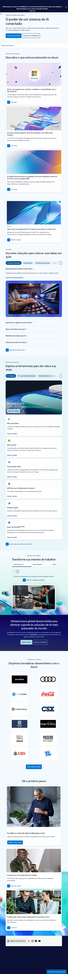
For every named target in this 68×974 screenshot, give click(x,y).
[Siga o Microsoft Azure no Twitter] (29, 941)
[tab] (14, 263)
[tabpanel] (34, 307)
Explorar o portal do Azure (18, 941)
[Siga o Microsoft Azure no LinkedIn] (36, 941)
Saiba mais (32, 11)
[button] (34, 45)
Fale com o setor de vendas (57, 972)
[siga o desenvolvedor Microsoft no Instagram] (32, 941)
